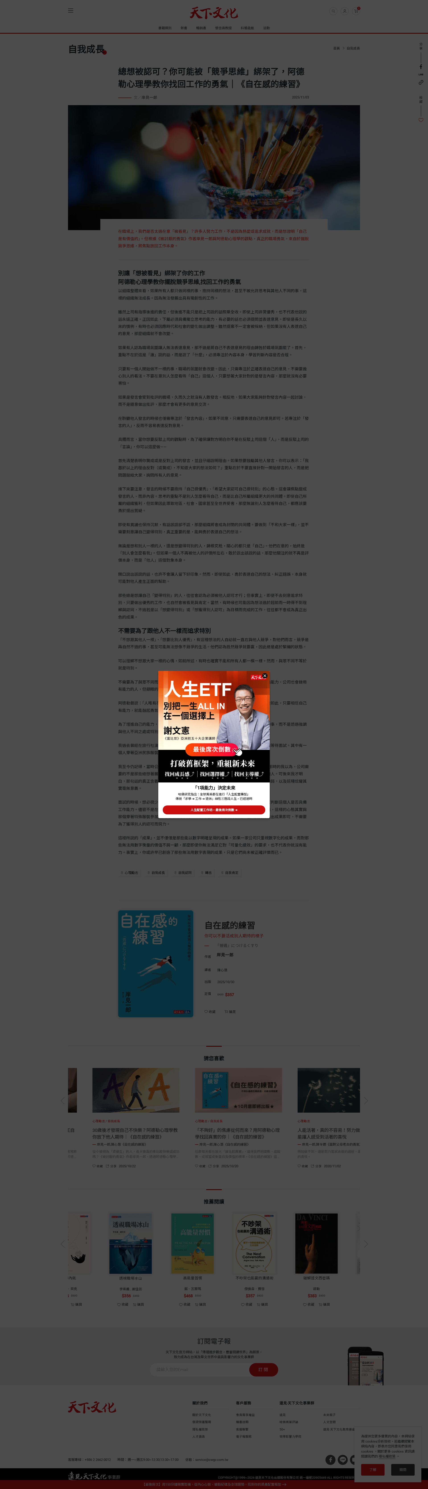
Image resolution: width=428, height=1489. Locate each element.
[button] (265, 675)
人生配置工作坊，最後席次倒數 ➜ (214, 810)
